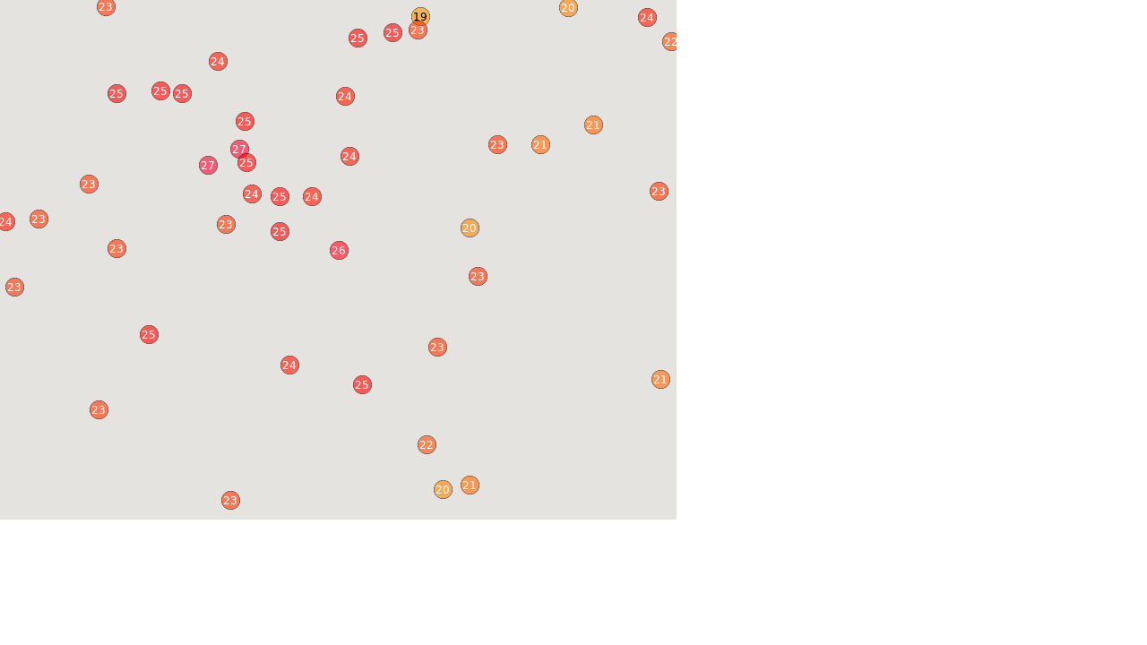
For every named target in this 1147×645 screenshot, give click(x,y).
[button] (230, 500)
